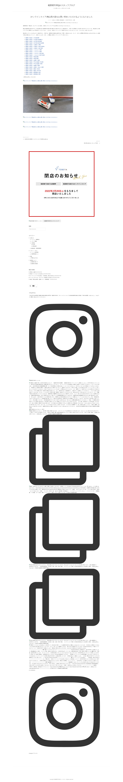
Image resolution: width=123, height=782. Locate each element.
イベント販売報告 (35, 252)
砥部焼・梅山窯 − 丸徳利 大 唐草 (33, 65)
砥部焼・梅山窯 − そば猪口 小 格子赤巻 (34, 48)
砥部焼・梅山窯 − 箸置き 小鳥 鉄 (33, 68)
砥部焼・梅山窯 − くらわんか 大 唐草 (34, 51)
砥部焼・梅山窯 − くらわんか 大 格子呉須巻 (35, 55)
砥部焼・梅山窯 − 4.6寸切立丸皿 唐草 (34, 41)
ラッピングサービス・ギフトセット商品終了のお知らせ (41, 277)
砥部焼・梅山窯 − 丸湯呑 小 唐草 (33, 60)
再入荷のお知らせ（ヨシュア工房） (92, 143)
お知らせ (54, 20)
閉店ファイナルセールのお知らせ (37, 273)
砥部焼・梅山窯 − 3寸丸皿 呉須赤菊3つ (34, 39)
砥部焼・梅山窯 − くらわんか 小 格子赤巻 (35, 53)
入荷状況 (57, 20)
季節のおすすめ (34, 257)
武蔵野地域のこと (35, 253)
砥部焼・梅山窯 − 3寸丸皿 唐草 (32, 37)
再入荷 (33, 244)
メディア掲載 (34, 241)
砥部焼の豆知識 (34, 263)
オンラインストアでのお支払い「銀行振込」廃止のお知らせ (42, 275)
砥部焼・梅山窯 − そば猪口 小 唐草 (33, 44)
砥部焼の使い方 (34, 261)
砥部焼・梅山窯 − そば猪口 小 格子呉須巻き (35, 46)
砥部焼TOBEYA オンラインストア (51, 221)
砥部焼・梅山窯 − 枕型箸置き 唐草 (33, 74)
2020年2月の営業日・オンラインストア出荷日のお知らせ (35, 139)
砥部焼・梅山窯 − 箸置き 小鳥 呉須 (33, 70)
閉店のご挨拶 (32, 272)
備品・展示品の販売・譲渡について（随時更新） (40, 279)
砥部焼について (33, 260)
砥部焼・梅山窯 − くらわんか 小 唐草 (34, 50)
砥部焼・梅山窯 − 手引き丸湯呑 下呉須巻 (34, 62)
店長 (74, 20)
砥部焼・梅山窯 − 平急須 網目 (32, 56)
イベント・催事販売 (35, 239)
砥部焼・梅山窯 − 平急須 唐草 (32, 58)
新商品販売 (62, 20)
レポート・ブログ (33, 250)
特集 (31, 256)
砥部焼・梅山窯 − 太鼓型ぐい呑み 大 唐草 (35, 67)
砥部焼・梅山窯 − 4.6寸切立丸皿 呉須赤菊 (35, 43)
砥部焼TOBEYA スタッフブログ (61, 5)
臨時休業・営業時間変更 (36, 248)
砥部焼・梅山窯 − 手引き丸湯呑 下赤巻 (34, 63)
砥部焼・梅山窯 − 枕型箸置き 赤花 (33, 72)
